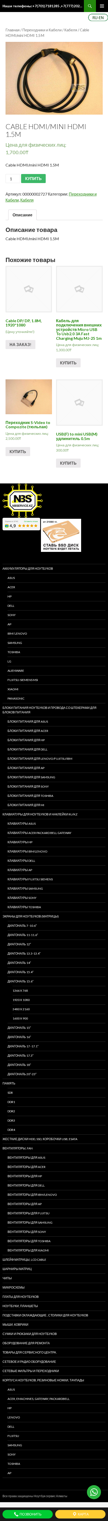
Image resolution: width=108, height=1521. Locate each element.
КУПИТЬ (33, 178)
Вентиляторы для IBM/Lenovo (32, 1195)
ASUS (11, 578)
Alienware (16, 670)
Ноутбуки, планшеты (20, 1306)
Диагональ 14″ (19, 963)
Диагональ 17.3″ (20, 1055)
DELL (11, 606)
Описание (22, 214)
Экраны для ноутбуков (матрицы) (31, 916)
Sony (12, 1454)
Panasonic (16, 698)
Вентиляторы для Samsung (30, 1222)
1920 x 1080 (21, 1000)
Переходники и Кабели (42, 30)
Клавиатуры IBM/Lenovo (27, 851)
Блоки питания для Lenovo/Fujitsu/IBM (40, 758)
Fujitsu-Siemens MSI (23, 680)
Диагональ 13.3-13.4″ (24, 953)
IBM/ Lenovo (17, 633)
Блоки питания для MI (26, 805)
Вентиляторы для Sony (27, 1232)
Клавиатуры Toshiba (24, 907)
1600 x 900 (20, 1018)
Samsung (15, 643)
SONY (12, 615)
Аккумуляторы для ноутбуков (28, 568)
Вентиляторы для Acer (26, 1167)
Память (9, 1083)
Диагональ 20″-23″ (22, 1074)
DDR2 (11, 1111)
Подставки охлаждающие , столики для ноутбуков (45, 1315)
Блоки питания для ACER (28, 731)
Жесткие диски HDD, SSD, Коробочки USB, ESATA (40, 1139)
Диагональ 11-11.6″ (23, 935)
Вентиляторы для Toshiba (29, 1241)
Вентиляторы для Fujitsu (28, 1213)
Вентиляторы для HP (25, 1176)
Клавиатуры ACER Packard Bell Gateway (39, 833)
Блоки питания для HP (26, 740)
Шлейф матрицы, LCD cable (24, 1259)
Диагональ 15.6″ (20, 981)
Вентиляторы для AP (25, 1204)
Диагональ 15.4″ (20, 972)
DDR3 (11, 1120)
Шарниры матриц (17, 1269)
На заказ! (20, 344)
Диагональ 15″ (19, 1028)
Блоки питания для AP (26, 768)
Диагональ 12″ (19, 944)
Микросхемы (14, 1287)
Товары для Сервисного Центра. (30, 1352)
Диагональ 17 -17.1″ (23, 1046)
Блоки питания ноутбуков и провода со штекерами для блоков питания (49, 710)
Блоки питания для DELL (27, 749)
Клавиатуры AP (20, 870)
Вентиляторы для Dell (26, 1185)
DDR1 (11, 1102)
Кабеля (70, 30)
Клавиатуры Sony (22, 898)
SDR (10, 1092)
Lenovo (14, 1417)
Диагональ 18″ (19, 1065)
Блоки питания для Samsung (31, 777)
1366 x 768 (20, 990)
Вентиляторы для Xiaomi (28, 1250)
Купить (68, 362)
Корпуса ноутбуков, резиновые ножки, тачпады (43, 1380)
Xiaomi (13, 689)
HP (10, 596)
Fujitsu (13, 1436)
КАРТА (83, 1514)
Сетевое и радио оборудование (29, 1362)
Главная (13, 30)
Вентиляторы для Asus (26, 1157)
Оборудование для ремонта (26, 1343)
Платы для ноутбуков (21, 1297)
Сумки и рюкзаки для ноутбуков (30, 1334)
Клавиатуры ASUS (22, 823)
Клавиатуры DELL (21, 861)
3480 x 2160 (21, 1009)
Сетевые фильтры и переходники (31, 1371)
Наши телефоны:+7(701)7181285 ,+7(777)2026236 (43, 6)
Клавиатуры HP (20, 842)
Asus (11, 1389)
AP (9, 624)
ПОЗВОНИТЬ (30, 1514)
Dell (11, 1426)
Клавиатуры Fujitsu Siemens (30, 879)
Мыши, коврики (15, 1324)
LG (9, 661)
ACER (11, 587)
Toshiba (14, 652)
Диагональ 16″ (19, 1037)
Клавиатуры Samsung (25, 888)
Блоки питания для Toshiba (30, 796)
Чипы (7, 1278)
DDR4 (11, 1130)
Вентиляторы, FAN (18, 1148)
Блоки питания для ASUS (28, 721)
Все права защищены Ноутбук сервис (29, 1496)
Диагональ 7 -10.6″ (22, 925)
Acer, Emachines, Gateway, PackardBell (39, 1399)
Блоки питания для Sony (28, 786)
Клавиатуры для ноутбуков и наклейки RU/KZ (40, 814)
